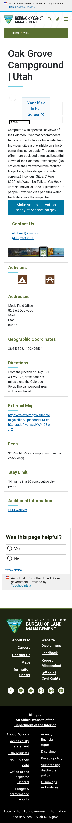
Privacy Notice (13, 570)
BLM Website (17, 510)
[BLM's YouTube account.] (21, 690)
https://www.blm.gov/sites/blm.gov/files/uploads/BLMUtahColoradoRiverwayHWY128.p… (29, 422)
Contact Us (21, 655)
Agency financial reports (47, 739)
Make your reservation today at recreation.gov (36, 207)
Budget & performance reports (19, 794)
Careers (23, 647)
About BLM (21, 640)
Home (16, 32)
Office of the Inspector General (19, 777)
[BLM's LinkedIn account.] (61, 690)
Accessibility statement (19, 743)
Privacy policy (51, 758)
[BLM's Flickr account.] (51, 690)
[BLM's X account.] (11, 690)
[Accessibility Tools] (58, 19)
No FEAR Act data (19, 762)
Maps (25, 662)
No (16, 559)
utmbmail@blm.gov (25, 233)
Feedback (50, 653)
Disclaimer (49, 751)
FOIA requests (18, 753)
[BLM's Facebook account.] (31, 690)
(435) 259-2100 (23, 238)
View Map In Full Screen (36, 108)
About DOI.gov (18, 734)
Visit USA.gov (47, 817)
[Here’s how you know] (36, 5)
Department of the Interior (35, 725)
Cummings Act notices (49, 784)
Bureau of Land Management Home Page (27, 19)
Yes (17, 549)
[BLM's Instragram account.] (41, 690)
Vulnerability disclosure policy (50, 770)
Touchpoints (19, 585)
